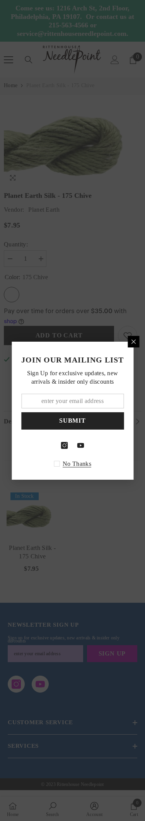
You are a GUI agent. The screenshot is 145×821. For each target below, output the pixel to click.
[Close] (133, 341)
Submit (72, 420)
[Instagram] (64, 445)
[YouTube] (81, 445)
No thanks (77, 463)
